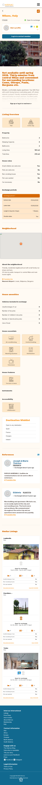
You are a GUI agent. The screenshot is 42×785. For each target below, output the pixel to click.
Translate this (8, 279)
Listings (6, 713)
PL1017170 (27, 493)
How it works (8, 717)
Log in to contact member (21, 36)
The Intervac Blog (9, 748)
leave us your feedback (12, 755)
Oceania (6, 737)
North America (8, 739)
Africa (5, 733)
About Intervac (8, 720)
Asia (5, 730)
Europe (6, 735)
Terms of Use (8, 766)
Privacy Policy (8, 769)
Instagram (19, 760)
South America (8, 742)
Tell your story (8, 752)
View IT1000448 (34, 697)
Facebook (9, 760)
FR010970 (17, 465)
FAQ (5, 724)
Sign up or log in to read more (20, 103)
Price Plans (7, 715)
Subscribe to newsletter (11, 750)
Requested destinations (8, 588)
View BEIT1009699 (33, 588)
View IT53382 (35, 642)
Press (5, 757)
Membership (8, 722)
